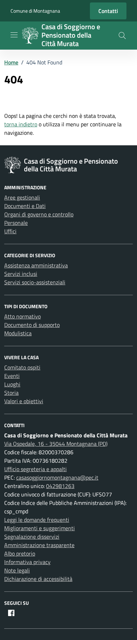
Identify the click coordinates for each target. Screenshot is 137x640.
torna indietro (20, 124)
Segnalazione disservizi (31, 536)
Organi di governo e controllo (38, 214)
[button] (122, 35)
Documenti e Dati (25, 206)
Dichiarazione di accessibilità (38, 579)
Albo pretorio (19, 553)
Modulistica (18, 333)
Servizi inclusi (20, 274)
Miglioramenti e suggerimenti (39, 528)
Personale (16, 222)
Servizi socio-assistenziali (34, 282)
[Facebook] (11, 613)
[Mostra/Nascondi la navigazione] (14, 35)
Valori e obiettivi (23, 401)
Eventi (12, 376)
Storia (11, 392)
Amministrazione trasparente (39, 545)
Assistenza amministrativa (36, 265)
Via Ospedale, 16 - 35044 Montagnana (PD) (55, 443)
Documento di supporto (32, 325)
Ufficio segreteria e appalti (35, 469)
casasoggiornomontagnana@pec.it (57, 477)
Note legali (17, 570)
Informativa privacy (27, 562)
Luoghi (12, 384)
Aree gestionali (22, 197)
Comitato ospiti (22, 367)
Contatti (108, 11)
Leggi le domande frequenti (36, 519)
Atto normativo (22, 316)
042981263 (60, 486)
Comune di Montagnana (35, 10)
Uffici (10, 231)
